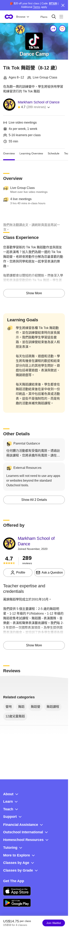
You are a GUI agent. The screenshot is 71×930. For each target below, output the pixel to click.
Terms (36, 6)
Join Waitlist (53, 923)
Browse (20, 16)
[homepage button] (9, 17)
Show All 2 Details (34, 499)
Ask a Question (52, 572)
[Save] (62, 28)
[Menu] (61, 17)
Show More (34, 293)
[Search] (53, 16)
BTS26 (53, 3)
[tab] (9, 153)
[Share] (53, 28)
